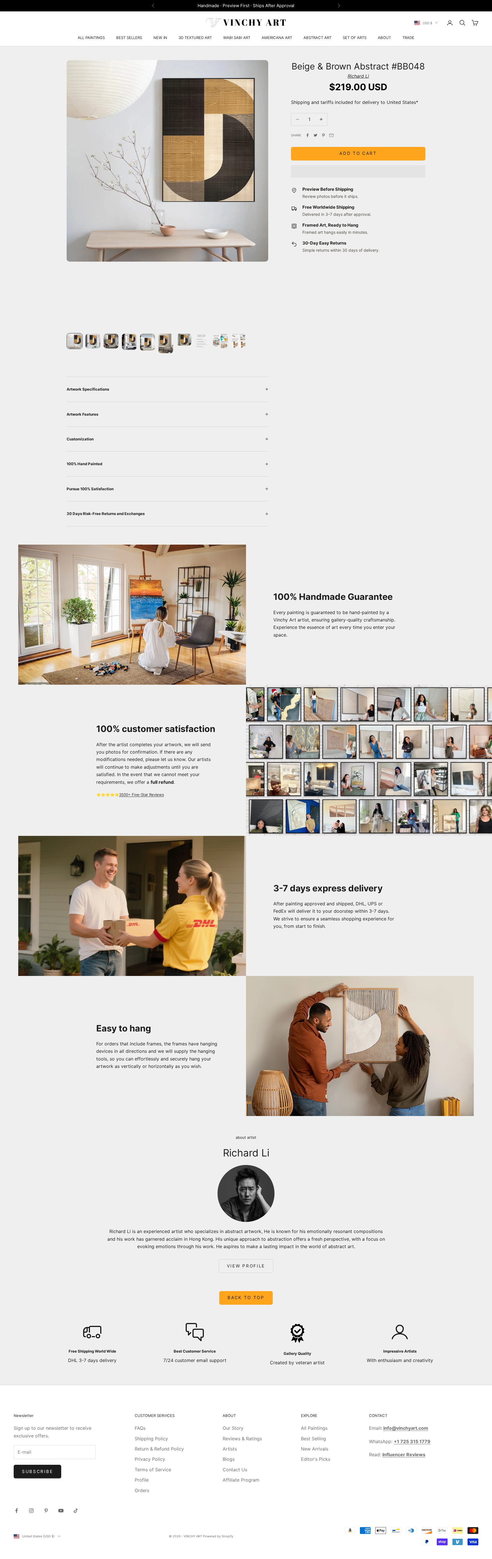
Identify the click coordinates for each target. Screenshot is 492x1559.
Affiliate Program (241, 1480)
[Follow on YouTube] (61, 1510)
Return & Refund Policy (159, 1449)
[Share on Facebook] (307, 135)
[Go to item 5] (147, 342)
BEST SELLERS (129, 37)
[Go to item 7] (184, 339)
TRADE (408, 37)
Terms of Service (153, 1469)
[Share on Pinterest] (323, 135)
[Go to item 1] (75, 341)
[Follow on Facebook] (16, 1510)
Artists (230, 1449)
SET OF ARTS (354, 37)
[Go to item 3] (111, 341)
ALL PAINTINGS (91, 37)
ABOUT (384, 37)
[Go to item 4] (129, 341)
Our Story (233, 1428)
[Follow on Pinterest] (46, 1510)
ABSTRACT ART (317, 37)
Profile (142, 1480)
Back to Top (246, 1297)
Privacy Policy (150, 1459)
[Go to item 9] (220, 341)
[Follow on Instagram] (31, 1510)
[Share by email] (331, 135)
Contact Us (235, 1469)
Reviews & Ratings (242, 1438)
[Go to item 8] (202, 341)
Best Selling (313, 1438)
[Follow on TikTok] (76, 1510)
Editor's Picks (315, 1459)
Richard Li (358, 76)
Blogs (229, 1459)
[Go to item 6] (166, 343)
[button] (358, 171)
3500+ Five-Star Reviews (141, 794)
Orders (142, 1490)
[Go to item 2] (93, 341)
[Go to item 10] (239, 341)
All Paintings (314, 1428)
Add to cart (358, 153)
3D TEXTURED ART (195, 37)
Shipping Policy (151, 1438)
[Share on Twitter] (315, 135)
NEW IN (160, 37)
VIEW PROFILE (246, 1266)
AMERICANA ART (277, 37)
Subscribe (37, 1471)
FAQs (140, 1428)
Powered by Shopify (218, 1536)
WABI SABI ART (236, 37)
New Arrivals (314, 1449)
